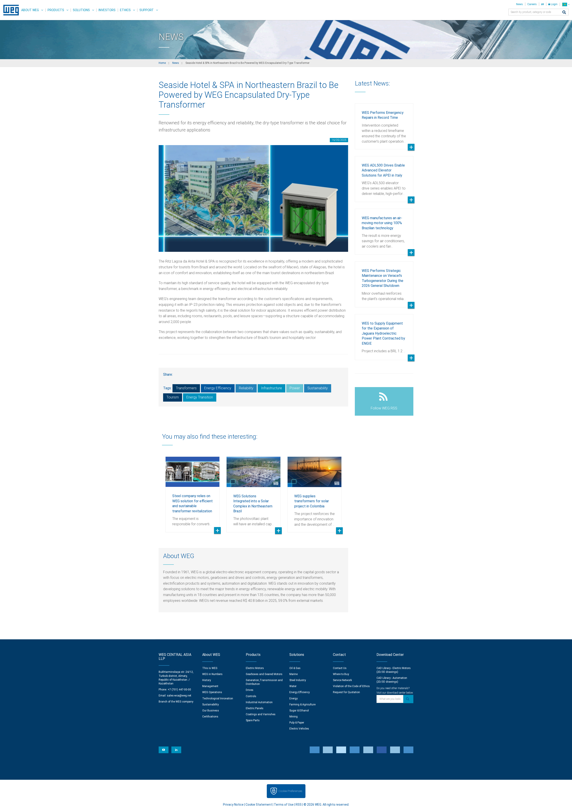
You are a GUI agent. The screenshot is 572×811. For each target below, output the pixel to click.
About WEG (30, 10)
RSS (299, 804)
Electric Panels (254, 708)
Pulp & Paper (296, 722)
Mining (293, 716)
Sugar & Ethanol (299, 710)
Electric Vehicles (299, 728)
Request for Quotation (346, 692)
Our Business (210, 710)
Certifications (210, 716)
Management (210, 686)
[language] (566, 4)
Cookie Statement (259, 804)
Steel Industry (297, 680)
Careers (532, 4)
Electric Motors (255, 668)
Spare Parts (253, 720)
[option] (192, 491)
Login (553, 4)
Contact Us (340, 668)
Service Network (342, 680)
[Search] (564, 13)
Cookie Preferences (290, 791)
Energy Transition (199, 397)
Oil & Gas (295, 668)
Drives (249, 690)
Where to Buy (341, 674)
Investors (107, 10)
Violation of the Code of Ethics (351, 686)
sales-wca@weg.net (179, 695)
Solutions (81, 10)
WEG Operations (212, 692)
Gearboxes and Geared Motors (264, 674)
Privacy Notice (233, 804)
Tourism (172, 397)
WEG (9, 10)
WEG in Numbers (212, 674)
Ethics (125, 10)
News (519, 4)
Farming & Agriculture (302, 704)
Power (295, 388)
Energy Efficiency (217, 388)
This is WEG (209, 668)
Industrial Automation (259, 702)
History (206, 680)
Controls (251, 696)
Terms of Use (284, 804)
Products (56, 10)
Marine (293, 674)
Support (146, 10)
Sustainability (317, 388)
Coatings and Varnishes (260, 714)
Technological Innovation (217, 698)
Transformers (186, 388)
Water (293, 686)
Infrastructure (271, 388)
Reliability (246, 388)
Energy (293, 698)
